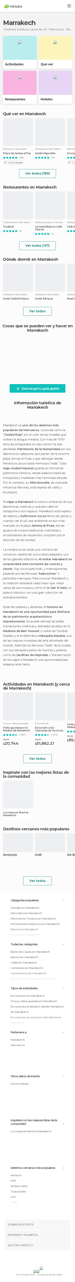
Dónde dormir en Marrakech (30, 259)
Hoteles (46, 99)
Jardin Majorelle (45, 153)
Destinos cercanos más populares (36, 829)
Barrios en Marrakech (24, 957)
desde (6, 739)
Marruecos (18, 1045)
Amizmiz (10, 855)
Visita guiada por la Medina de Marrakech (16, 729)
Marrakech (18, 1039)
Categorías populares (25, 900)
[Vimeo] (42, 1259)
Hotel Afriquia (44, 298)
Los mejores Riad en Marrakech (15, 814)
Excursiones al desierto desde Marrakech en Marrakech (37, 1009)
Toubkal (8, 226)
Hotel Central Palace (16, 298)
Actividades (14, 64)
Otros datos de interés (25, 1076)
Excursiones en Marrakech (28, 995)
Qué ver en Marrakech (24, 113)
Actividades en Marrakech (28, 684)
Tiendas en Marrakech (25, 907)
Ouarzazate (18, 1191)
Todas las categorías (24, 944)
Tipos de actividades (24, 988)
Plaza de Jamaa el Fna (17, 153)
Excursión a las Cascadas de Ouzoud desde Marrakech (48, 729)
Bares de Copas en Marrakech (30, 951)
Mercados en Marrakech (26, 913)
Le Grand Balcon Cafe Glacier (48, 228)
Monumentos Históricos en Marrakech (35, 924)
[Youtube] (47, 1259)
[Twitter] (36, 1259)
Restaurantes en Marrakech (30, 187)
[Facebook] (31, 1259)
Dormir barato (20, 1083)
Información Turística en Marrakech (33, 918)
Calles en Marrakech (24, 962)
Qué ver (47, 64)
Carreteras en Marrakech (27, 967)
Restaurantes (15, 99)
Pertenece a (18, 1032)
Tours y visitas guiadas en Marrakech (34, 1001)
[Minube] (13, 6)
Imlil (38, 855)
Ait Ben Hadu (19, 1186)
